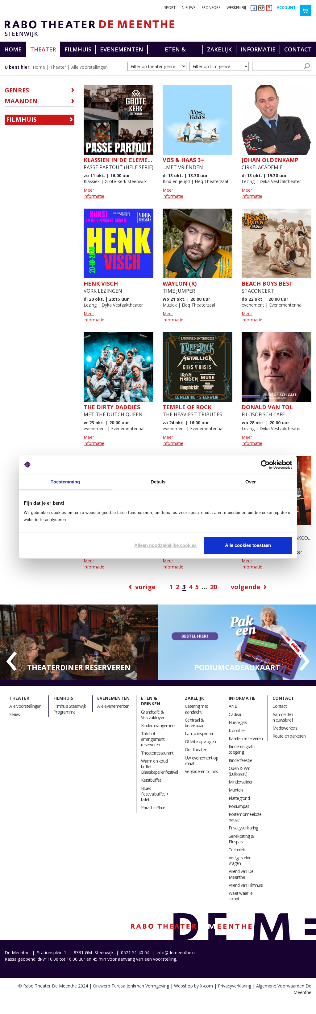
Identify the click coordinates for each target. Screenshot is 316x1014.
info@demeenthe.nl (176, 952)
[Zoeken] (306, 66)
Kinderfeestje (240, 760)
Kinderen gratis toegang (242, 749)
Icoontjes (237, 730)
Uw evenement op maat (201, 760)
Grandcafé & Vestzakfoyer (152, 714)
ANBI (233, 706)
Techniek (237, 850)
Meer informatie (94, 193)
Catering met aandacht (196, 709)
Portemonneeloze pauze (245, 817)
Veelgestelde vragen (240, 860)
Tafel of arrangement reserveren (152, 739)
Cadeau (236, 714)
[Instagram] (261, 8)
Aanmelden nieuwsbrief (282, 717)
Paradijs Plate (153, 807)
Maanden (21, 101)
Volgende (245, 587)
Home (13, 49)
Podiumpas (239, 806)
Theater (43, 49)
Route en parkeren (289, 736)
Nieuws (188, 7)
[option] (79, 642)
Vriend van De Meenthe (241, 874)
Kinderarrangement (158, 725)
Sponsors (211, 7)
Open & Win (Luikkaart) (240, 771)
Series (14, 714)
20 (213, 587)
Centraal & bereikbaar (194, 722)
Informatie (258, 49)
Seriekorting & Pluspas (241, 839)
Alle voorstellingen (89, 67)
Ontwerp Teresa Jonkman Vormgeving (131, 986)
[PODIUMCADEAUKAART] (237, 642)
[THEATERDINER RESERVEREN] (79, 642)
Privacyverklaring (243, 828)
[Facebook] (254, 8)
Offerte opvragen (200, 741)
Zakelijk (219, 49)
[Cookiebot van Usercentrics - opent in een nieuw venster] (265, 464)
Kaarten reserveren (246, 738)
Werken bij (236, 7)
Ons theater (195, 749)
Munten (236, 790)
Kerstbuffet (151, 780)
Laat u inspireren (199, 733)
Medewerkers (284, 728)
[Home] (87, 29)
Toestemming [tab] (65, 481)
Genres (17, 90)
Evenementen (121, 49)
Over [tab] (250, 481)
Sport (170, 7)
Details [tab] (158, 481)
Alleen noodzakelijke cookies (165, 545)
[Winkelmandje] (305, 10)
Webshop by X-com (193, 986)
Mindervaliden (241, 782)
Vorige (145, 587)
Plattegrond (239, 798)
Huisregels (238, 722)
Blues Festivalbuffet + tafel (154, 793)
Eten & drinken (175, 51)
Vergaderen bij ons (201, 771)
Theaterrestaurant (157, 753)
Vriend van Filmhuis (246, 885)
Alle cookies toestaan (248, 545)
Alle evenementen (113, 706)
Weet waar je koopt (240, 896)
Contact (298, 49)
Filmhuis (77, 49)
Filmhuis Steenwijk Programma (69, 709)
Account (286, 7)
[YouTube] (269, 8)
